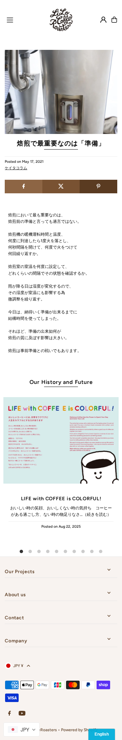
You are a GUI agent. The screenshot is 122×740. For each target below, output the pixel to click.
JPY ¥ (18, 665)
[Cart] (114, 20)
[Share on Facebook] (23, 186)
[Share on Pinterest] (98, 186)
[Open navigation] (22, 19)
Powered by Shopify (79, 729)
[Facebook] (9, 714)
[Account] (103, 20)
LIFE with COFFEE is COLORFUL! (61, 498)
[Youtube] (22, 714)
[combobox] (21, 729)
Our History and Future (61, 382)
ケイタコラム (16, 168)
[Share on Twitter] (61, 186)
